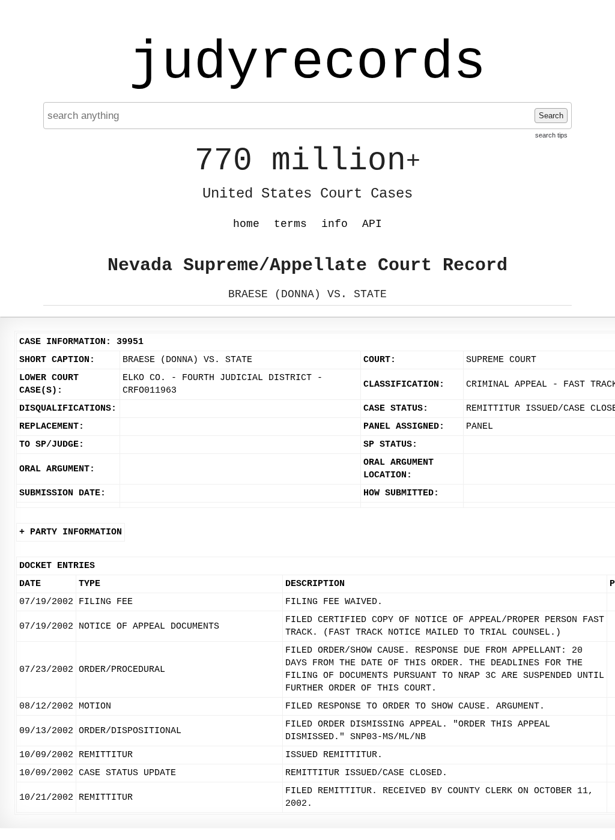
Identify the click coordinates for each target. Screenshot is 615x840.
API (372, 224)
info (334, 224)
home (246, 224)
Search (551, 115)
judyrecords (307, 63)
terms (290, 224)
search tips (551, 135)
